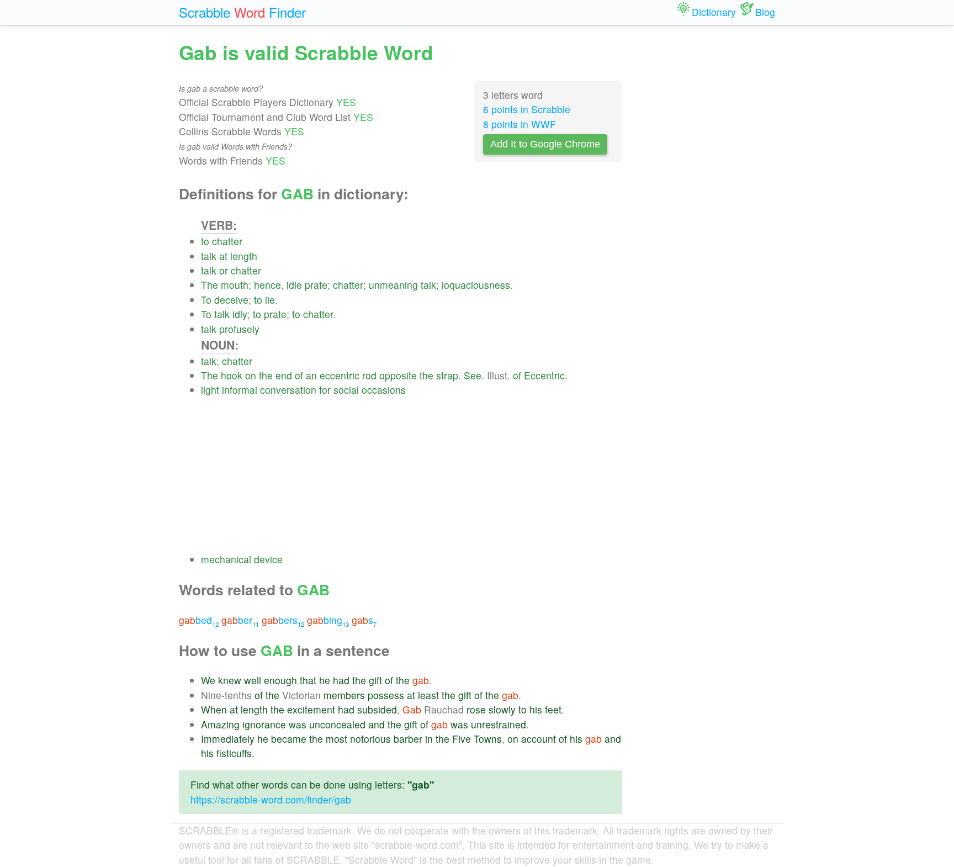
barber (408, 739)
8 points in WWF (519, 124)
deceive (231, 299)
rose (476, 709)
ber (240, 620)
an (311, 375)
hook (231, 375)
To (206, 299)
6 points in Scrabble (526, 109)
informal (239, 390)
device (268, 559)
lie (270, 299)
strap (447, 375)
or (223, 270)
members (344, 695)
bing (328, 620)
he (324, 680)
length (243, 256)
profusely (239, 329)
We (208, 680)
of (299, 375)
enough (280, 680)
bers (283, 620)
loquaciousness (476, 285)
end (283, 375)
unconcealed (337, 724)
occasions (384, 390)
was (297, 724)
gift (375, 680)
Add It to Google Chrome (545, 144)
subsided (377, 709)
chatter (227, 241)
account (538, 739)
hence (267, 285)
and (376, 724)
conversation (288, 390)
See (472, 375)
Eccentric (544, 375)
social (346, 390)
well (252, 680)
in (429, 739)
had (341, 680)
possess (386, 695)
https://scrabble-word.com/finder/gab (270, 799)
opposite (398, 375)
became (288, 739)
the (266, 375)
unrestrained (498, 724)
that (308, 680)
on (250, 375)
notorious (370, 739)
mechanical (226, 559)
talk (208, 256)
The (209, 285)
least (428, 695)
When (214, 709)
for (325, 390)
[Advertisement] (411, 475)
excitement (311, 709)
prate (316, 285)
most (336, 739)
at (223, 256)
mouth (234, 285)
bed (199, 620)
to (205, 241)
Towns (488, 739)
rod (369, 375)
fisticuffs (234, 753)
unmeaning (393, 285)
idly (239, 314)
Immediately (228, 739)
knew (229, 680)
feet (553, 709)
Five (461, 739)
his (535, 709)
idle (294, 285)
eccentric (339, 375)
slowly (502, 709)
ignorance (264, 724)
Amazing (220, 724)
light (210, 390)
